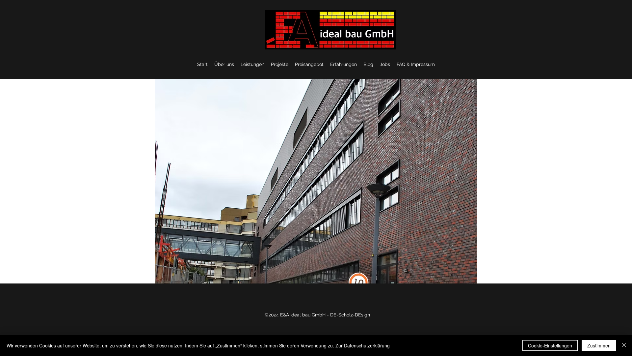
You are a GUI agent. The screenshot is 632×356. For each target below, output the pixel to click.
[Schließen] (624, 345)
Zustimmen (599, 345)
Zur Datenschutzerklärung (362, 345)
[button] (316, 181)
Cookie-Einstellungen (550, 345)
